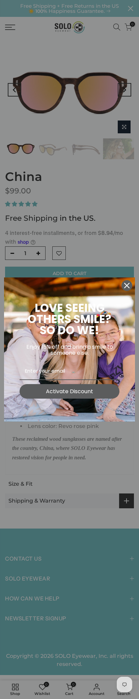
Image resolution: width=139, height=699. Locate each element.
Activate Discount (69, 391)
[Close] (127, 285)
